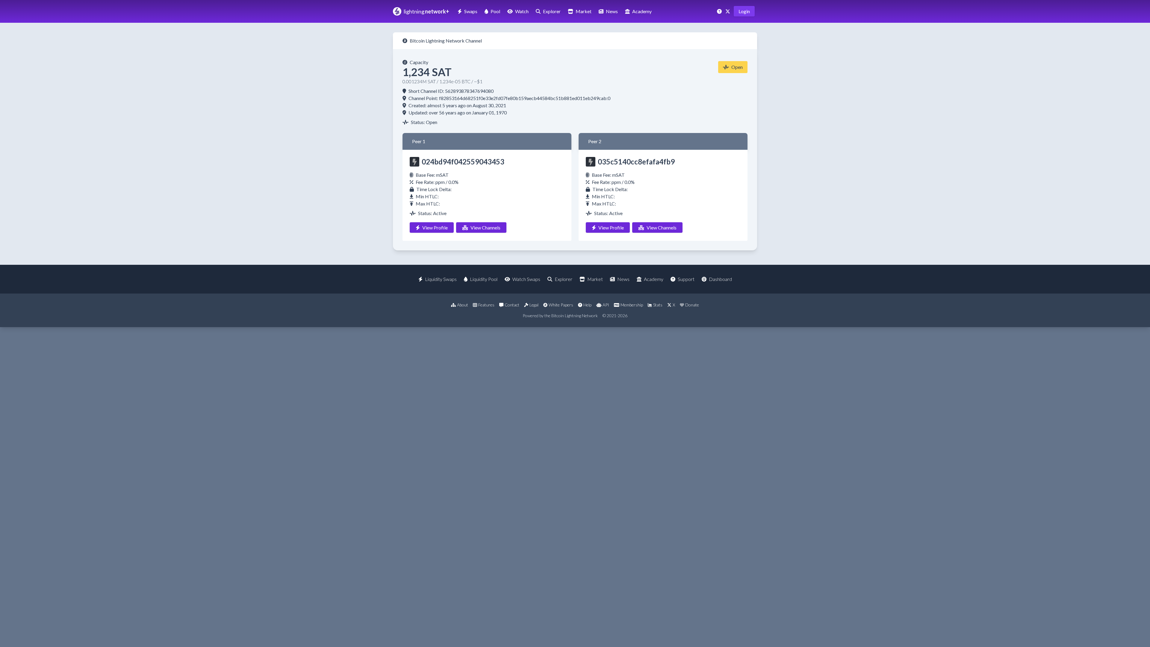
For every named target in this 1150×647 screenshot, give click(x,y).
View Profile (435, 227)
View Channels (485, 227)
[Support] (720, 11)
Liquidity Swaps (441, 279)
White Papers (561, 304)
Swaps (470, 11)
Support (686, 279)
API (606, 304)
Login (744, 11)
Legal (533, 304)
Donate (692, 304)
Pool (495, 11)
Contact (512, 304)
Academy (642, 11)
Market (583, 11)
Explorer (552, 11)
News (612, 11)
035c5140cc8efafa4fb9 (636, 161)
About (462, 304)
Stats (657, 304)
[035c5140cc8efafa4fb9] (590, 162)
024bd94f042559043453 (463, 161)
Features (486, 304)
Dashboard (720, 279)
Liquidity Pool (483, 279)
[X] (728, 11)
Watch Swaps (526, 279)
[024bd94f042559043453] (414, 162)
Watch (522, 11)
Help (587, 304)
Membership (632, 304)
